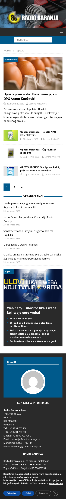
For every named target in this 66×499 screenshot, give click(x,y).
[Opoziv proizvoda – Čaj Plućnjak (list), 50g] (11, 153)
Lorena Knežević (37, 103)
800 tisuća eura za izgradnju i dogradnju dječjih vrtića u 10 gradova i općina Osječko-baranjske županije (33, 333)
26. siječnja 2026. (30, 139)
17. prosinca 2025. (31, 174)
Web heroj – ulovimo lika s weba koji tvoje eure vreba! (31, 310)
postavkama (56, 483)
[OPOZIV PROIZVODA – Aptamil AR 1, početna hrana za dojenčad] (11, 171)
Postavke (43, 493)
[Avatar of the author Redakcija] (33, 390)
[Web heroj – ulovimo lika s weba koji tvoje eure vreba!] (33, 300)
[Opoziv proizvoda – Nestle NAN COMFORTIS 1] (11, 135)
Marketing (9, 442)
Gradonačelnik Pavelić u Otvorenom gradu (33, 341)
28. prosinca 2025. (31, 156)
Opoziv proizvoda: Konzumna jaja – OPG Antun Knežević (30, 96)
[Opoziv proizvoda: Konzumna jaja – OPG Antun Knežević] (33, 73)
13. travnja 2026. (15, 103)
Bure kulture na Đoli (21, 318)
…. (25, 121)
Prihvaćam (12, 493)
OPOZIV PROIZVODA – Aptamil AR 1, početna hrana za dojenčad (40, 169)
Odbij (28, 493)
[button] (61, 31)
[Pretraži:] (33, 39)
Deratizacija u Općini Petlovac (20, 244)
